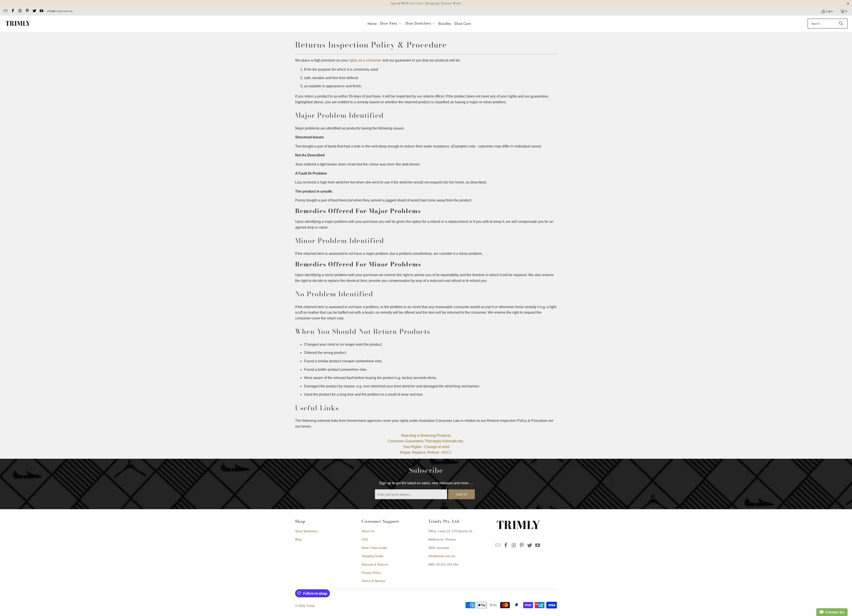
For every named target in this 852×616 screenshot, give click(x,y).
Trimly (310, 606)
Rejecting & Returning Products (426, 435)
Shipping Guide (372, 556)
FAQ (365, 539)
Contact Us (833, 612)
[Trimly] (17, 24)
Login (829, 11)
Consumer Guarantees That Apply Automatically (425, 441)
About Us (368, 531)
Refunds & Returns (375, 564)
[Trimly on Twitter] (34, 11)
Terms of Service (373, 581)
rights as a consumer (365, 60)
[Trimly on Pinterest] (27, 11)
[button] (391, 24)
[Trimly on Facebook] (12, 11)
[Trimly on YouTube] (41, 11)
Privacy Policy (371, 572)
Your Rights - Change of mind (426, 447)
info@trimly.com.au (60, 11)
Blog (298, 539)
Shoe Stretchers (306, 531)
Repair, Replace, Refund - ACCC (426, 452)
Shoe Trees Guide (374, 548)
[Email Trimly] (5, 11)
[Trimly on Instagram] (20, 11)
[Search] (841, 23)
